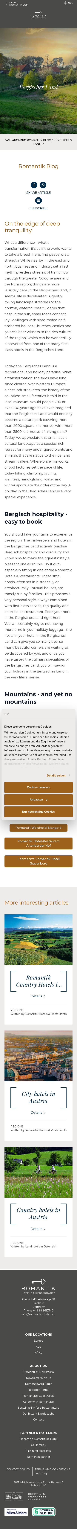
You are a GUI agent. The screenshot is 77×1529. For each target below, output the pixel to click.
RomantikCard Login (38, 1384)
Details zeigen (56, 775)
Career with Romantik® (38, 1401)
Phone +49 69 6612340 (38, 1310)
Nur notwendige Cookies (38, 811)
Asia (38, 1346)
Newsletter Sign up (38, 1378)
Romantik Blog (39, 140)
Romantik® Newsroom (38, 1372)
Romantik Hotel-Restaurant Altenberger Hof (38, 843)
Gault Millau (38, 1445)
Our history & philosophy (38, 1413)
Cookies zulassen (38, 787)
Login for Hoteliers (38, 1451)
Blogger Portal (38, 1389)
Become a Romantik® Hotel (38, 1439)
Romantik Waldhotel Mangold (38, 828)
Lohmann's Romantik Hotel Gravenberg (39, 861)
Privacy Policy (18, 1469)
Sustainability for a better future (38, 1407)
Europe (38, 1340)
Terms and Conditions (52, 1469)
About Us (38, 1366)
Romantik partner (38, 1456)
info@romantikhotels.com (38, 1314)
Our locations (38, 1334)
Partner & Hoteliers (38, 1433)
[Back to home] (38, 15)
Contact (38, 1419)
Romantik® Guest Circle (38, 1395)
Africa (38, 1352)
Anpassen (36, 799)
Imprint (41, 1474)
